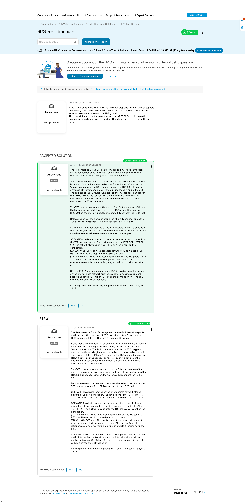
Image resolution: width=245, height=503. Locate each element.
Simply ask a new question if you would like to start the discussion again (128, 89)
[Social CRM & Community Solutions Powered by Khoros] (180, 492)
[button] (149, 103)
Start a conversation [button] (96, 41)
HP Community (45, 24)
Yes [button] (73, 305)
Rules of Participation (81, 493)
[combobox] (58, 41)
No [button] (82, 305)
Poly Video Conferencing (71, 24)
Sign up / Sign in (197, 15)
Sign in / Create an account (85, 76)
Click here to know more (209, 50)
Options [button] (204, 32)
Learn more (111, 76)
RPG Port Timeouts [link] (131, 24)
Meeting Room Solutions (102, 24)
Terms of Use (58, 493)
